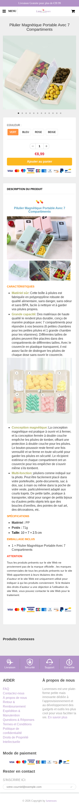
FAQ (6, 689)
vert (13, 132)
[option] (39, 72)
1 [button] (18, 113)
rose (38, 132)
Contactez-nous (13, 693)
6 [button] (38, 113)
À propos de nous (15, 697)
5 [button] (34, 113)
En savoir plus (57, 717)
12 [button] (61, 113)
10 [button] (53, 113)
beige (52, 132)
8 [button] (45, 113)
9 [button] (49, 113)
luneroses (51, 800)
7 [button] (41, 113)
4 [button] (30, 113)
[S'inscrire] (71, 787)
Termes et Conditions (17, 724)
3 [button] (26, 113)
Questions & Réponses (18, 719)
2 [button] (22, 113)
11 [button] (57, 113)
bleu (25, 132)
